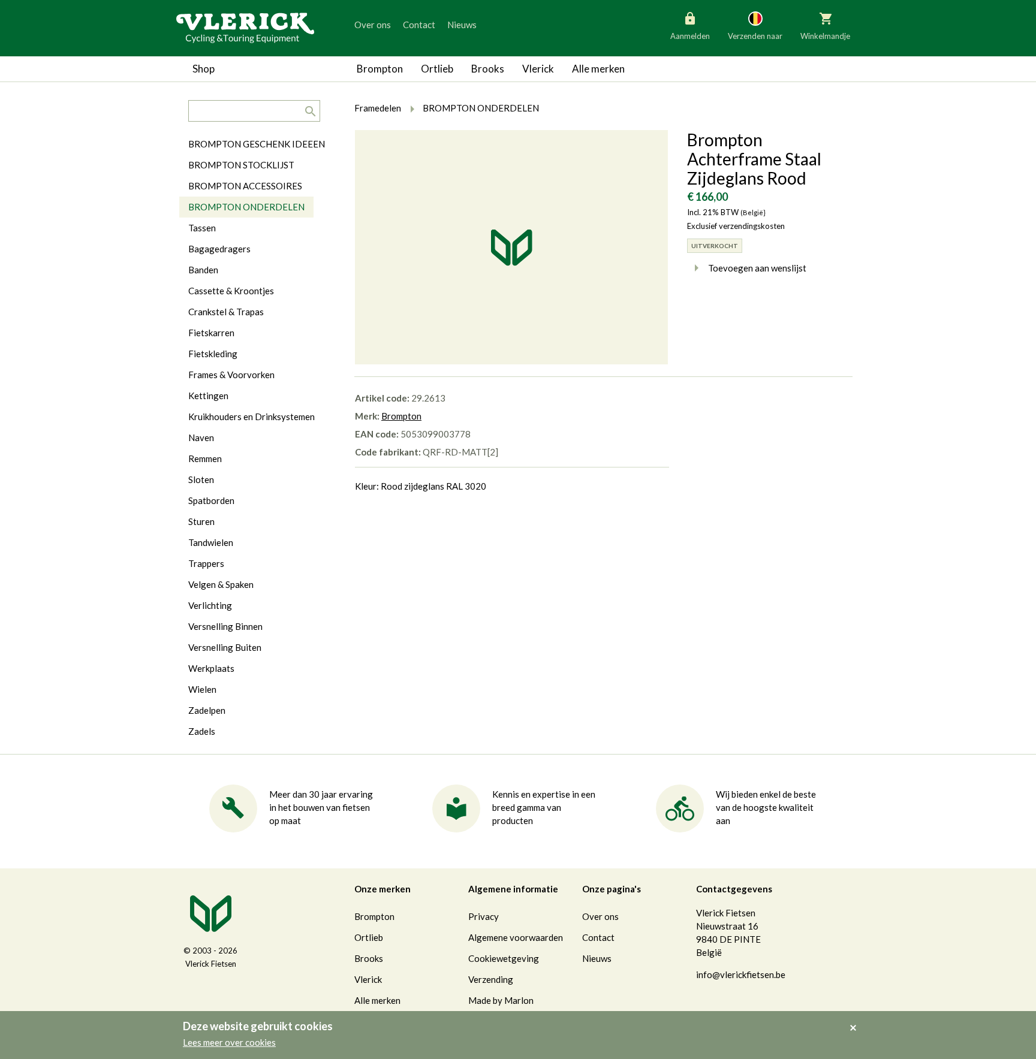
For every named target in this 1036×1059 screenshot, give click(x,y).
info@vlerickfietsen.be (740, 974)
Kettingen (208, 395)
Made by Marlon (501, 1000)
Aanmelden (690, 36)
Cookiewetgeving (503, 958)
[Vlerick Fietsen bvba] (245, 27)
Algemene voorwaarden (515, 937)
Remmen (205, 458)
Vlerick (538, 68)
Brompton (380, 68)
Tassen (202, 227)
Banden (203, 269)
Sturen (201, 521)
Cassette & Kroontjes (231, 290)
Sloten (201, 479)
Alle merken (598, 68)
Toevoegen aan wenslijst (757, 268)
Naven (201, 437)
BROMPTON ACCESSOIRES (245, 185)
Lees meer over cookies (229, 1042)
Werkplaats (211, 668)
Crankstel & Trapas (226, 311)
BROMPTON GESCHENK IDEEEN (256, 143)
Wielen (202, 689)
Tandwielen (210, 542)
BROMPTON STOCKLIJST (241, 164)
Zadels (201, 731)
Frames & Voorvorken (231, 374)
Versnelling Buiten (224, 647)
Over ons (372, 24)
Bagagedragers (219, 248)
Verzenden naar (755, 36)
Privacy (483, 916)
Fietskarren (211, 332)
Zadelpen (206, 710)
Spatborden (211, 500)
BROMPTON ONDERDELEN (246, 206)
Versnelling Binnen (225, 626)
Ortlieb (437, 68)
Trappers (206, 563)
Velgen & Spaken (221, 584)
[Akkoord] (856, 1019)
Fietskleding (212, 353)
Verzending (490, 979)
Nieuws (462, 24)
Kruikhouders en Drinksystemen (251, 416)
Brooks (487, 68)
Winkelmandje (825, 36)
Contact (419, 24)
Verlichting (210, 605)
